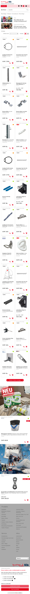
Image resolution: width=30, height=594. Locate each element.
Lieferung (4, 539)
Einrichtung (4, 524)
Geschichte (18, 538)
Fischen (17, 518)
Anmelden (4, 6)
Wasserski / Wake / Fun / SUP (22, 514)
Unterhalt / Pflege (19, 509)
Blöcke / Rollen (5, 518)
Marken (17, 541)
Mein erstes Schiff (20, 523)
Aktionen (18, 529)
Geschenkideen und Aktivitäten (20, 521)
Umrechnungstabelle (6, 545)
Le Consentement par (15, 592)
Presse (17, 549)
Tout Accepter (15, 589)
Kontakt (17, 543)
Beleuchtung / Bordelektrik (7, 525)
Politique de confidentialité (6, 583)
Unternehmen (19, 536)
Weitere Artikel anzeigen (15, 380)
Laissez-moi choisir (15, 586)
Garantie (3, 541)
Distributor (4, 549)
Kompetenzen (4, 536)
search (27, 10)
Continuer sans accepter (5, 568)
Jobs (17, 551)
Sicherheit (4, 514)
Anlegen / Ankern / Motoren (7, 522)
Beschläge (3, 13)
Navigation (4, 509)
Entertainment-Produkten (21, 527)
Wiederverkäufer (19, 539)
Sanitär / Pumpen (5, 527)
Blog (17, 545)
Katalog (17, 547)
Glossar (3, 547)
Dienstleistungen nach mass (7, 538)
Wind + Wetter (4, 543)
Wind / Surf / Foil (19, 516)
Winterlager (18, 525)
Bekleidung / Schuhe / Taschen (6, 512)
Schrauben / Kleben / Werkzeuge (20, 512)
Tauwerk (3, 520)
